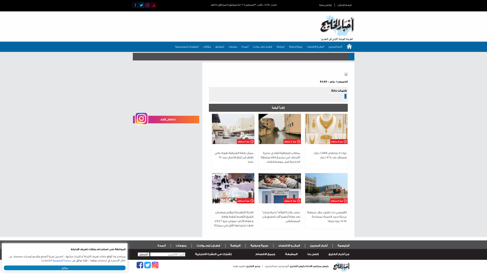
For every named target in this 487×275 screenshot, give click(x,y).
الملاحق (219, 46)
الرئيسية (343, 245)
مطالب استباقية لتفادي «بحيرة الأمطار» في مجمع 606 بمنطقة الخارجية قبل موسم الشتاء (280, 157)
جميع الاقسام (265, 254)
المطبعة (291, 254)
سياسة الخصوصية (62, 260)
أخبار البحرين (335, 46)
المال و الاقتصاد (315, 46)
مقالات (207, 46)
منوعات (233, 46)
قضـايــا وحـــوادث (262, 46)
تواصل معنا (325, 5)
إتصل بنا (313, 254)
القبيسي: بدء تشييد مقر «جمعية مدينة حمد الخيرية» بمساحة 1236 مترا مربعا (327, 217)
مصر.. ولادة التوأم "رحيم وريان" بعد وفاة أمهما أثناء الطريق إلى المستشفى (281, 217)
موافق (64, 267)
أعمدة (245, 46)
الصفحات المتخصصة (187, 46)
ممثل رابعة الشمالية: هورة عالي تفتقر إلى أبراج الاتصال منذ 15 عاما (234, 157)
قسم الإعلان (345, 5)
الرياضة (280, 46)
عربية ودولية (295, 46)
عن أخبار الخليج (339, 254)
